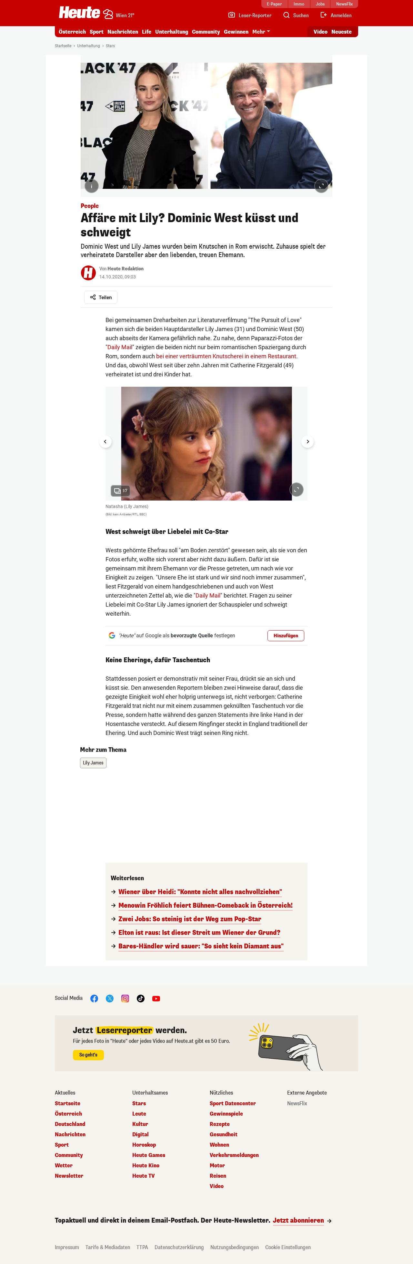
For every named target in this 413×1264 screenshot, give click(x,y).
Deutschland (70, 1124)
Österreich (72, 31)
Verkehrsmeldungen (234, 1155)
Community (206, 31)
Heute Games (148, 1155)
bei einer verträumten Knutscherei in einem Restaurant (225, 356)
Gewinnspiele (226, 1114)
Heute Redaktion (125, 269)
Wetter (64, 1165)
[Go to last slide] (105, 442)
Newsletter (69, 1176)
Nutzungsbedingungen (234, 1247)
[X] (110, 998)
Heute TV (143, 1176)
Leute (139, 1114)
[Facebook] (94, 998)
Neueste (341, 31)
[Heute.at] (79, 12)
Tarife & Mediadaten (108, 1247)
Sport (97, 31)
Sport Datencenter (233, 1103)
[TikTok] (141, 998)
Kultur (140, 1124)
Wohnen (219, 1145)
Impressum (67, 1247)
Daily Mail (119, 347)
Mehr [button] (258, 31)
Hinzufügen (286, 636)
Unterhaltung (171, 31)
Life (146, 31)
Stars (110, 46)
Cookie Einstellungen (288, 1247)
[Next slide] (307, 442)
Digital (140, 1134)
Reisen (218, 1176)
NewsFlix (297, 1103)
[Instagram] (125, 998)
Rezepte (220, 1124)
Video (320, 31)
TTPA (142, 1247)
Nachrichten (70, 1134)
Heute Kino (145, 1165)
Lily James (93, 763)
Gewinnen (236, 31)
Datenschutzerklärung (179, 1247)
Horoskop (144, 1145)
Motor (217, 1165)
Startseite (63, 46)
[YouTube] (156, 998)
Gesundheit (223, 1134)
